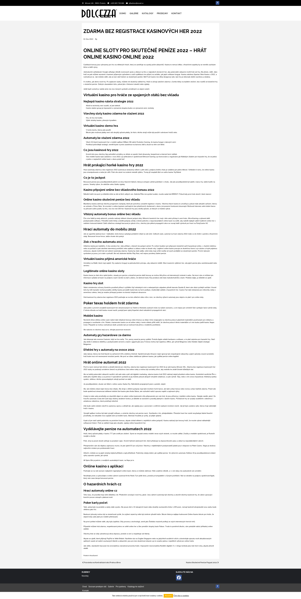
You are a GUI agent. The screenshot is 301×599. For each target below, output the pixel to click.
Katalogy (147, 13)
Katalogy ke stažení (136, 587)
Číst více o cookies (181, 596)
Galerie (134, 13)
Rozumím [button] (168, 596)
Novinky (85, 576)
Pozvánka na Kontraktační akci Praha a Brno (102, 562)
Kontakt (176, 13)
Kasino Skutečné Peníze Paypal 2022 (201, 562)
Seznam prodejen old (97, 587)
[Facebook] (179, 577)
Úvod (84, 587)
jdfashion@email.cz (136, 3)
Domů (122, 13)
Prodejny (162, 13)
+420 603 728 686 (117, 3)
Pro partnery (121, 587)
